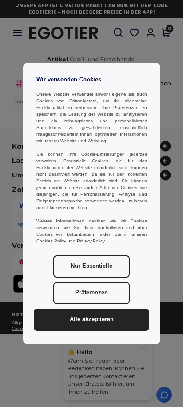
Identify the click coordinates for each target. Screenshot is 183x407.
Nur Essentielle (91, 266)
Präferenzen (91, 293)
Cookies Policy (51, 240)
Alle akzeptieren (92, 319)
